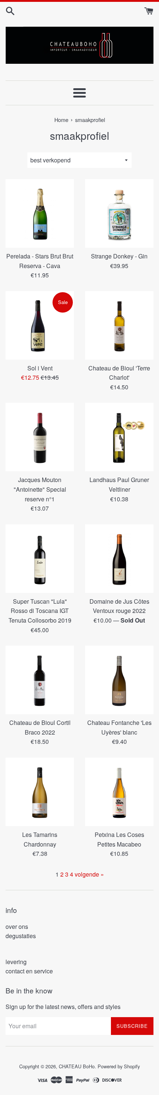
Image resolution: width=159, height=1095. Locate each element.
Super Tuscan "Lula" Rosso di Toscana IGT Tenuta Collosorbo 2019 (40, 610)
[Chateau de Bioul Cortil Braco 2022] (40, 680)
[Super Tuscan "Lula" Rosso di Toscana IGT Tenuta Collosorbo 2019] (40, 558)
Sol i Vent (40, 368)
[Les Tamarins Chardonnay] (40, 792)
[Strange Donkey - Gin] (119, 213)
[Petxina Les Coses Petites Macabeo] (119, 792)
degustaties (21, 935)
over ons (17, 926)
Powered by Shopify (119, 1066)
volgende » (89, 874)
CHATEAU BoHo (77, 1066)
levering (16, 961)
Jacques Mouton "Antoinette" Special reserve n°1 (40, 489)
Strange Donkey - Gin (119, 256)
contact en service (29, 971)
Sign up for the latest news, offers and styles (63, 1006)
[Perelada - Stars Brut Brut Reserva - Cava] (40, 213)
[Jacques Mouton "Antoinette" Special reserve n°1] (40, 437)
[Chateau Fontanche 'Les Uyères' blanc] (119, 680)
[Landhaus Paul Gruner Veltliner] (119, 437)
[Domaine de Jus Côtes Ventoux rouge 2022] (119, 558)
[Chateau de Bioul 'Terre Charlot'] (119, 325)
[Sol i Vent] (40, 325)
